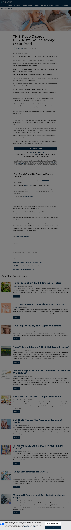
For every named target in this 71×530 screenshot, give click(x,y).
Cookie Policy (34, 526)
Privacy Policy (27, 526)
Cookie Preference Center (52, 523)
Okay (53, 527)
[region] (35, 525)
